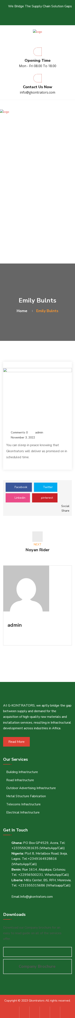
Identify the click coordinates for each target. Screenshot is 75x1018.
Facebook (20, 487)
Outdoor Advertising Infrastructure (31, 788)
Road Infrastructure (20, 780)
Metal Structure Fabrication (26, 796)
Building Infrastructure (22, 772)
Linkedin (19, 498)
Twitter (47, 487)
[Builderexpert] (37, 32)
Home (23, 310)
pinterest (46, 498)
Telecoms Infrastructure (23, 804)
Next (37, 547)
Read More (16, 741)
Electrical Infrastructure (23, 812)
